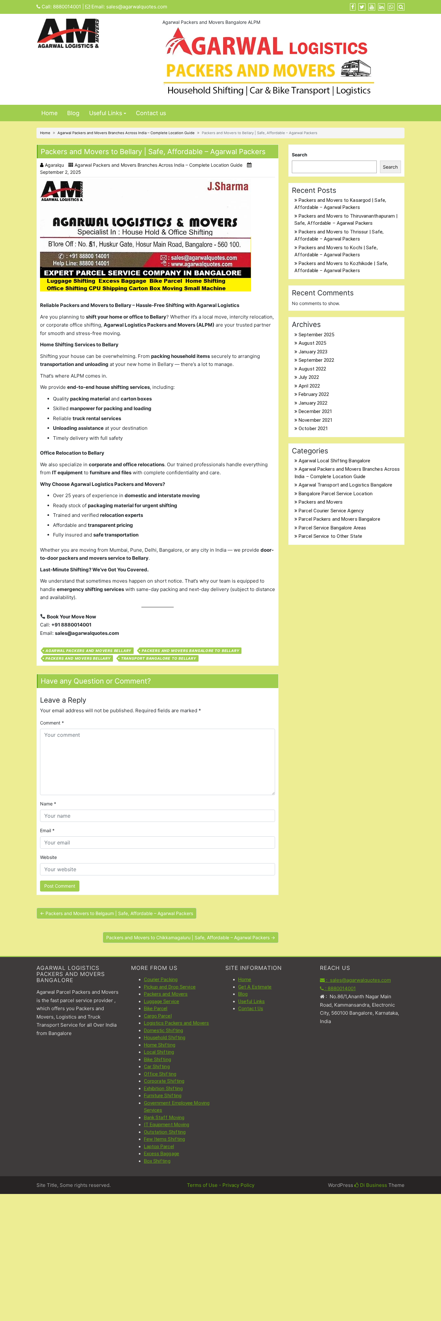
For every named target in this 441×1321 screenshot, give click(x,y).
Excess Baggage (161, 1154)
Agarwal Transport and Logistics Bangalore (345, 485)
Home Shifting (159, 1045)
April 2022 (309, 386)
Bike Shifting (157, 1059)
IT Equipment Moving (167, 1125)
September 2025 (316, 335)
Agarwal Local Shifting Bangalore (334, 461)
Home (49, 113)
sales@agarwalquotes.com (136, 7)
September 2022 (316, 360)
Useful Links (105, 113)
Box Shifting (157, 1161)
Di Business (373, 1185)
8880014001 (67, 7)
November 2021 (316, 420)
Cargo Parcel (158, 1016)
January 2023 (313, 352)
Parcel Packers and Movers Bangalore (339, 519)
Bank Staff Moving (164, 1117)
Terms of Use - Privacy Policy (220, 1185)
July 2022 (309, 377)
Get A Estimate (255, 987)
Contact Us (250, 1008)
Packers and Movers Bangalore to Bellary (190, 650)
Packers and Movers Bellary (78, 658)
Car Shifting (157, 1067)
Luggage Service (161, 1001)
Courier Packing (161, 979)
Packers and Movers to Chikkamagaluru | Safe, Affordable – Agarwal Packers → (190, 937)
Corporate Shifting (164, 1081)
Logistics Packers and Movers (176, 1023)
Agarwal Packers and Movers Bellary (88, 650)
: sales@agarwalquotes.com (358, 980)
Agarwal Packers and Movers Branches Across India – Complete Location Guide (126, 133)
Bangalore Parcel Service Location (336, 494)
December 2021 (315, 411)
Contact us (151, 113)
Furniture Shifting (163, 1096)
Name (48, 803)
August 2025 (312, 343)
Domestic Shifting (163, 1030)
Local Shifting (159, 1052)
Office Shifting (160, 1074)
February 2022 (314, 394)
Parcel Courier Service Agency (331, 511)
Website (48, 857)
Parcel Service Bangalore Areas (332, 528)
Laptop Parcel (159, 1146)
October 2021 (313, 428)
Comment (52, 722)
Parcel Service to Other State (330, 536)
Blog (73, 113)
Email (47, 830)
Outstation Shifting (165, 1132)
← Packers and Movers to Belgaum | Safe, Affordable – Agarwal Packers (116, 913)
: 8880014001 (340, 988)
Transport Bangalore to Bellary (158, 658)
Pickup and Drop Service (170, 987)
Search (299, 154)
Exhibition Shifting (163, 1088)
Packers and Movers (321, 502)
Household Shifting (165, 1037)
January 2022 (313, 403)
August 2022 (312, 369)
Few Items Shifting (164, 1139)
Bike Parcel (156, 1008)
